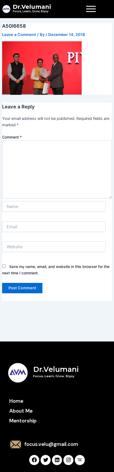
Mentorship (23, 420)
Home (16, 401)
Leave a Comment (19, 34)
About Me (21, 411)
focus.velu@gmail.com (51, 444)
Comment (12, 137)
